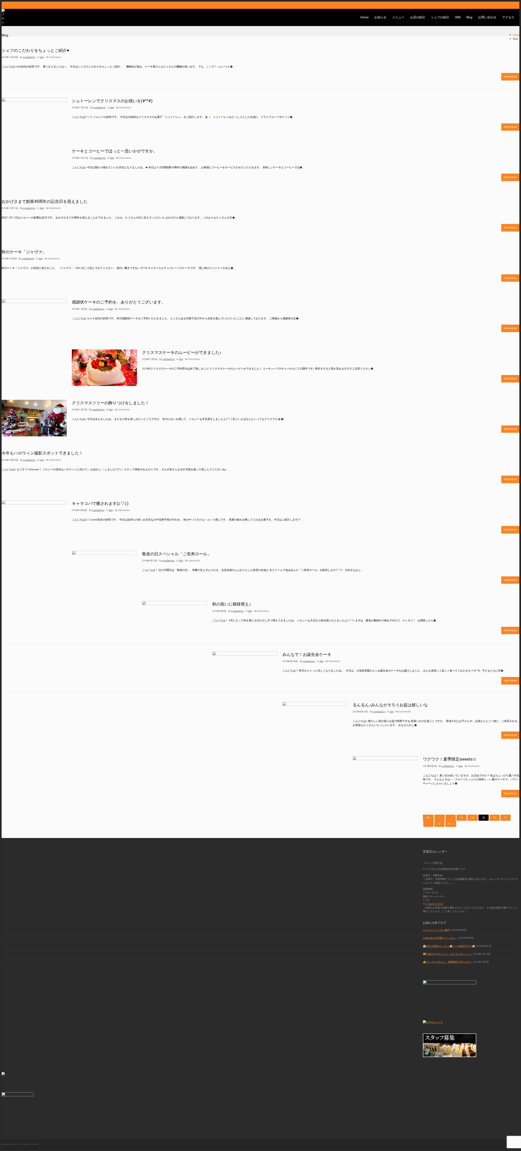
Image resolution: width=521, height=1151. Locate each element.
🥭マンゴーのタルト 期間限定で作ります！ (447, 962)
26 (494, 817)
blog (42, 57)
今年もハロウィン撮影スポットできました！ (42, 453)
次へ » (450, 823)
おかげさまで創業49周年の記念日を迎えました (45, 201)
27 (505, 817)
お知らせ (380, 17)
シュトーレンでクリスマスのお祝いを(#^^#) (112, 100)
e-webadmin (29, 57)
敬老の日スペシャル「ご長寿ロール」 (176, 553)
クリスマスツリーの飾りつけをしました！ (110, 402)
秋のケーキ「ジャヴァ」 (24, 251)
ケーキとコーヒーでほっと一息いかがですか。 (114, 151)
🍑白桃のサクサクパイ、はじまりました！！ (447, 954)
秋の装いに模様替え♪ (231, 604)
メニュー (398, 17)
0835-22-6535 (435, 904)
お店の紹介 (417, 17)
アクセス (508, 17)
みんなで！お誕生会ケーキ (306, 654)
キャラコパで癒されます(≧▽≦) (100, 503)
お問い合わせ (487, 17)
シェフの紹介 (440, 17)
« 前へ (428, 817)
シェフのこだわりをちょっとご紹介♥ (35, 50)
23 (461, 817)
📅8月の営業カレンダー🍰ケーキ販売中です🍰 (449, 946)
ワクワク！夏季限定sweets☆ (450, 759)
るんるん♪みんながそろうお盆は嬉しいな (390, 704)
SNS (458, 17)
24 (472, 817)
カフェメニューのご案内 (436, 930)
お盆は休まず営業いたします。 (440, 938)
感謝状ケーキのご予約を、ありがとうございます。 (118, 302)
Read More (510, 76)
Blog (469, 17)
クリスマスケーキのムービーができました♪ (181, 352)
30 (439, 823)
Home (364, 17)
